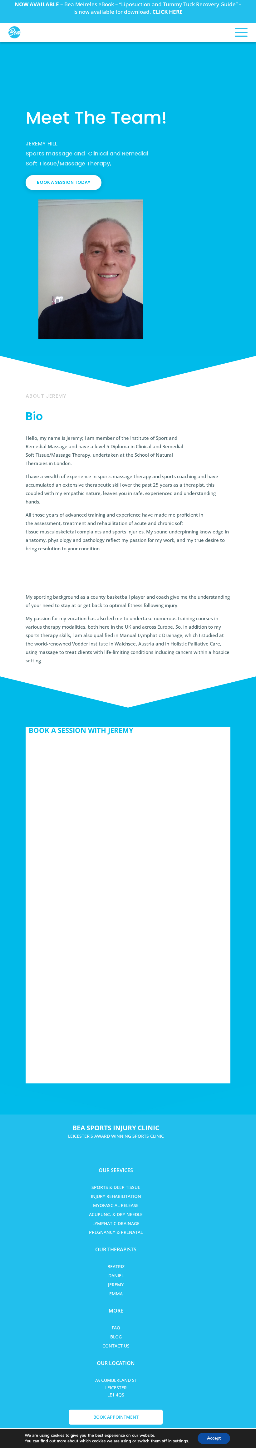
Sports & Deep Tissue (115, 1187)
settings (180, 1441)
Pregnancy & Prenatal (116, 1232)
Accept (214, 1438)
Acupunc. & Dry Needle (116, 1214)
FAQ (116, 1328)
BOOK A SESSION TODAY (63, 182)
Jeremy (116, 1285)
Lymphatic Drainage (116, 1223)
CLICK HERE (167, 11)
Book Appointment (116, 1417)
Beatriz (116, 1266)
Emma (116, 1294)
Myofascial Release (116, 1205)
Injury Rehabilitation (116, 1196)
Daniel (116, 1276)
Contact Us (116, 1346)
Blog (116, 1337)
